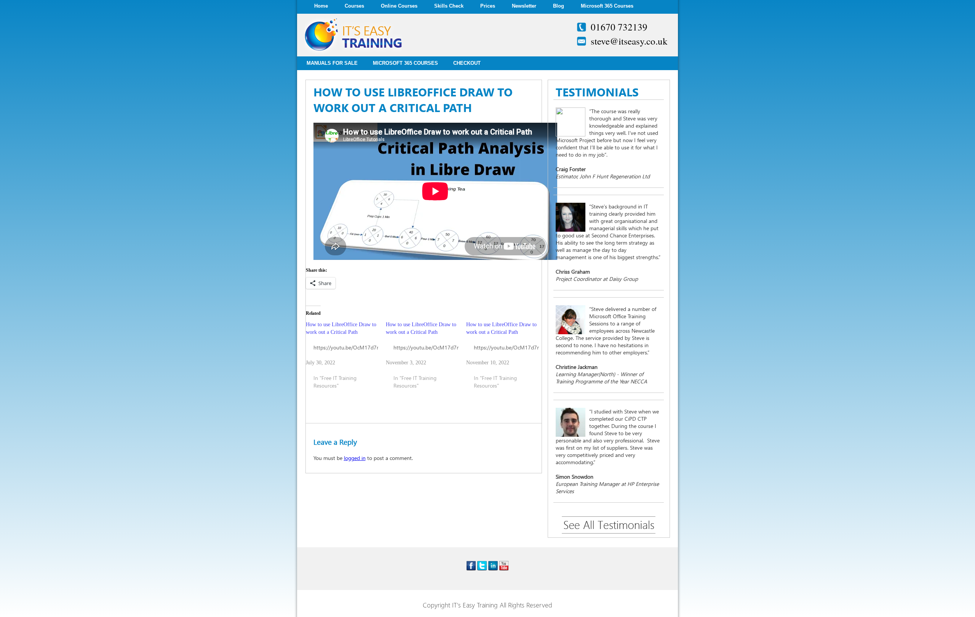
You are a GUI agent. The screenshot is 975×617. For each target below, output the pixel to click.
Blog (558, 6)
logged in (355, 458)
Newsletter (524, 6)
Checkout (467, 63)
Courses (354, 6)
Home (321, 6)
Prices (487, 6)
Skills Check (449, 6)
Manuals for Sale (332, 63)
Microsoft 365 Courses (607, 6)
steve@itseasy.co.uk (629, 41)
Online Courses (399, 6)
